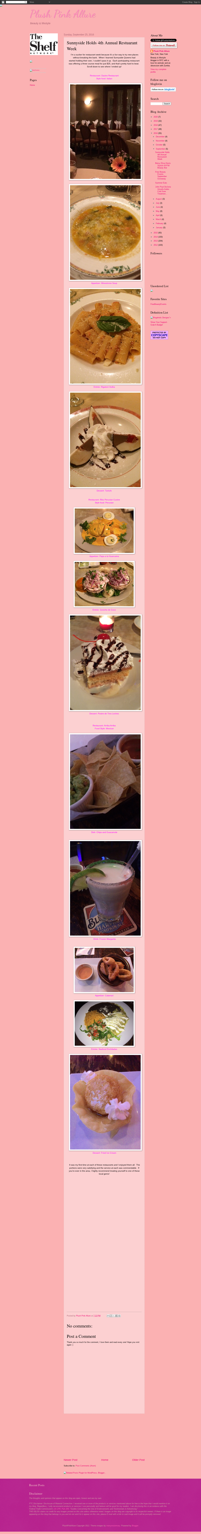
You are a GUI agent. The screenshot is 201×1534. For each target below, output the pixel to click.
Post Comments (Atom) (86, 1466)
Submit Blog (43, 72)
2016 (156, 133)
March (159, 219)
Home (104, 1459)
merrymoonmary (113, 1526)
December (160, 137)
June (158, 207)
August (159, 199)
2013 (156, 241)
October (159, 145)
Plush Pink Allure (62, 14)
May (158, 211)
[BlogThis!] (110, 1315)
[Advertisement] (104, 1435)
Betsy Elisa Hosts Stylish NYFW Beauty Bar (163, 165)
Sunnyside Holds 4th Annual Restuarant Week (162, 155)
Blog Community (42, 68)
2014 (156, 237)
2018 (156, 125)
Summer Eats (161, 183)
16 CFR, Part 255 (61, 1509)
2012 (156, 245)
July (158, 203)
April (158, 215)
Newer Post (70, 1459)
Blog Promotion (34, 68)
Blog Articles (36, 72)
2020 (156, 117)
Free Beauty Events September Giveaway (161, 175)
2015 (156, 233)
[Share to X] (113, 1315)
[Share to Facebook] (116, 1315)
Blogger (135, 1526)
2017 (156, 129)
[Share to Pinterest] (119, 1315)
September (161, 149)
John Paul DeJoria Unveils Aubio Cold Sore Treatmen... (163, 190)
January (159, 227)
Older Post (138, 1459)
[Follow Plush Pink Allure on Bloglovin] (163, 91)
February (160, 223)
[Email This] (108, 1315)
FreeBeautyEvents (158, 304)
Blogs (31, 72)
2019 (156, 121)
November (160, 141)
